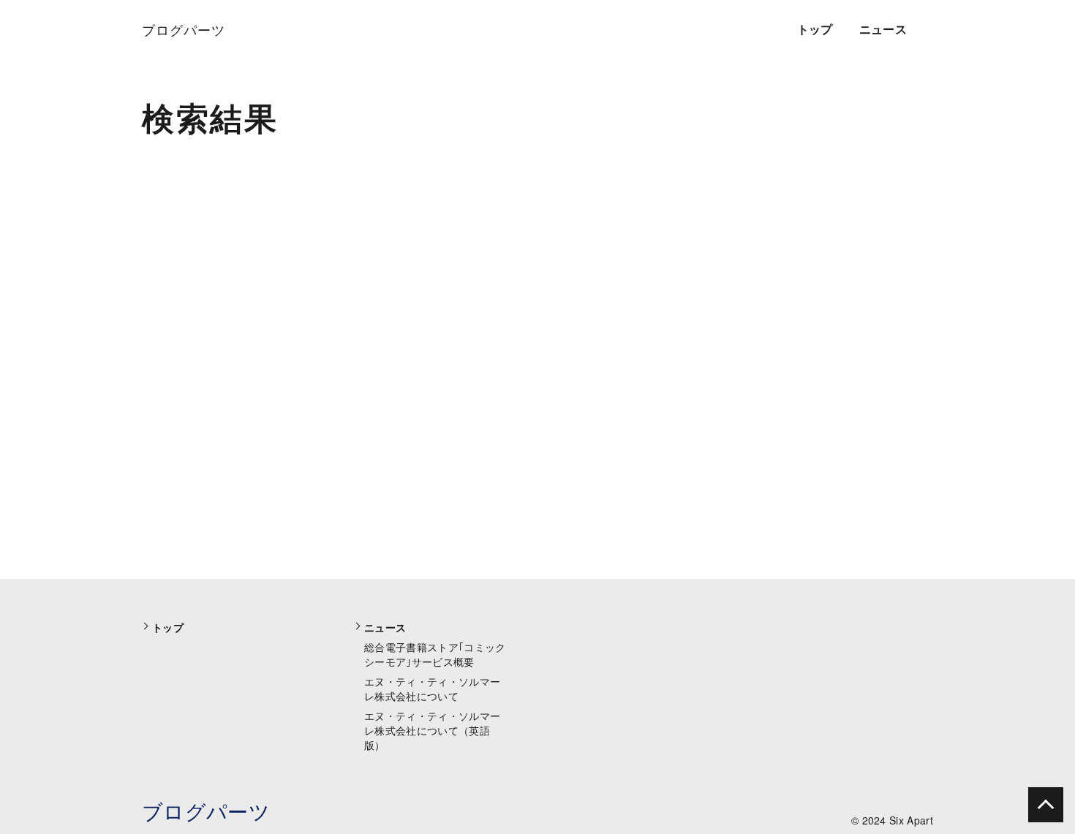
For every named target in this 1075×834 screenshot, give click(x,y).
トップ (815, 28)
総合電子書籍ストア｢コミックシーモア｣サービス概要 (434, 654)
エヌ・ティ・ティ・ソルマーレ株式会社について (432, 688)
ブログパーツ (206, 810)
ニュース (883, 28)
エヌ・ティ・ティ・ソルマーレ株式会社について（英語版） (432, 730)
